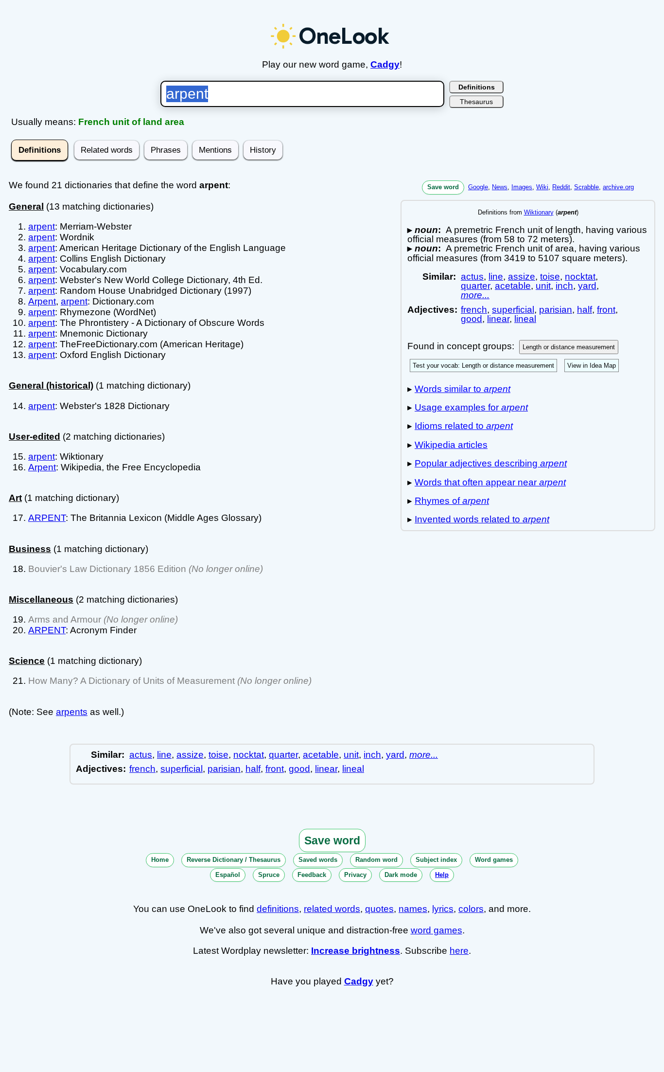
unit (543, 286)
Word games (494, 859)
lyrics (443, 909)
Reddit (561, 187)
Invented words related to (482, 519)
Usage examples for (471, 407)
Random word (376, 859)
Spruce (269, 874)
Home (160, 859)
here (459, 951)
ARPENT (47, 518)
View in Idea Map (591, 365)
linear (498, 319)
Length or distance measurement (569, 347)
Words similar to (462, 389)
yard (587, 286)
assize (521, 276)
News (499, 187)
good (471, 319)
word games (436, 930)
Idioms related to (464, 426)
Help (442, 874)
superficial (513, 309)
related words (332, 909)
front (606, 309)
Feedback (311, 874)
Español (227, 874)
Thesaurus (476, 102)
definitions (278, 909)
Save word (443, 187)
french (474, 309)
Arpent (42, 301)
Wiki (542, 187)
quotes (379, 909)
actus (472, 276)
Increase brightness (355, 951)
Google (478, 187)
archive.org (618, 187)
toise (550, 276)
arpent (41, 226)
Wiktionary (539, 212)
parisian (555, 309)
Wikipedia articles (451, 445)
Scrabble (586, 187)
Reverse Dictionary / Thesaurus (233, 859)
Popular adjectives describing (491, 463)
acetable (513, 286)
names (413, 909)
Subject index (436, 859)
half (584, 309)
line (496, 276)
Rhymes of (452, 501)
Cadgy (385, 64)
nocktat (580, 276)
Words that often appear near (490, 482)
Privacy (355, 874)
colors (471, 909)
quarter (475, 286)
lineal (525, 319)
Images (521, 187)
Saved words (317, 859)
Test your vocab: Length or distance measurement (483, 365)
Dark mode (400, 874)
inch (564, 286)
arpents (71, 712)
